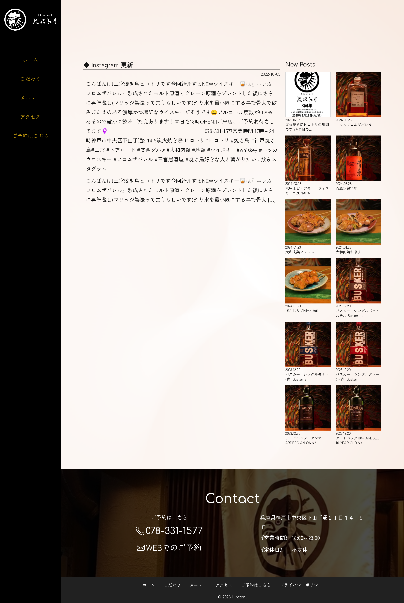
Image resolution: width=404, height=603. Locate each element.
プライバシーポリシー (301, 585)
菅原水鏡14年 (346, 186)
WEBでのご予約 (174, 547)
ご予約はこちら (30, 135)
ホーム (30, 59)
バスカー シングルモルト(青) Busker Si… (307, 374)
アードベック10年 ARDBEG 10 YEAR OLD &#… (357, 437)
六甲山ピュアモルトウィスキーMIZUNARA (307, 188)
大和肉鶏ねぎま (348, 249)
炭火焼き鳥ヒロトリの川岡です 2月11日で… (307, 124)
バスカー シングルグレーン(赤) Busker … (357, 374)
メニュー (30, 97)
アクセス (30, 116)
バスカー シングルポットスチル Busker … (357, 310)
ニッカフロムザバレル (354, 122)
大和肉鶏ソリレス (299, 249)
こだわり (30, 78)
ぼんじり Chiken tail (301, 308)
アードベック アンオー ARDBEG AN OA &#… (305, 437)
